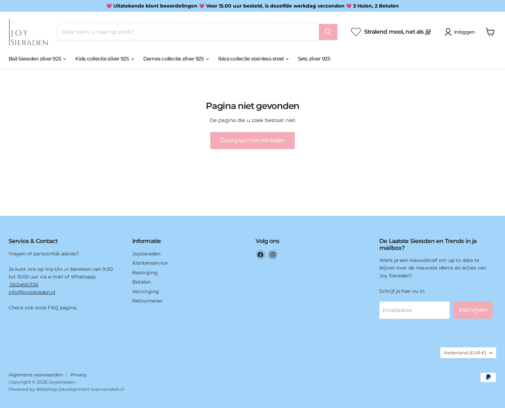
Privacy (78, 374)
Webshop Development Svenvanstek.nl (80, 389)
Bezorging (145, 272)
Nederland (465, 352)
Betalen (141, 282)
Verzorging (145, 291)
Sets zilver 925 (314, 58)
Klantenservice (150, 263)
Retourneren (147, 301)
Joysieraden (146, 254)
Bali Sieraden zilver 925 (35, 58)
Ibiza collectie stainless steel (251, 58)
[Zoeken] (328, 32)
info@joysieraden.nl (32, 292)
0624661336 (23, 285)
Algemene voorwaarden (36, 374)
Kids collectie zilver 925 (102, 58)
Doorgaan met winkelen (252, 140)
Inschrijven (473, 309)
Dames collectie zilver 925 (174, 58)
